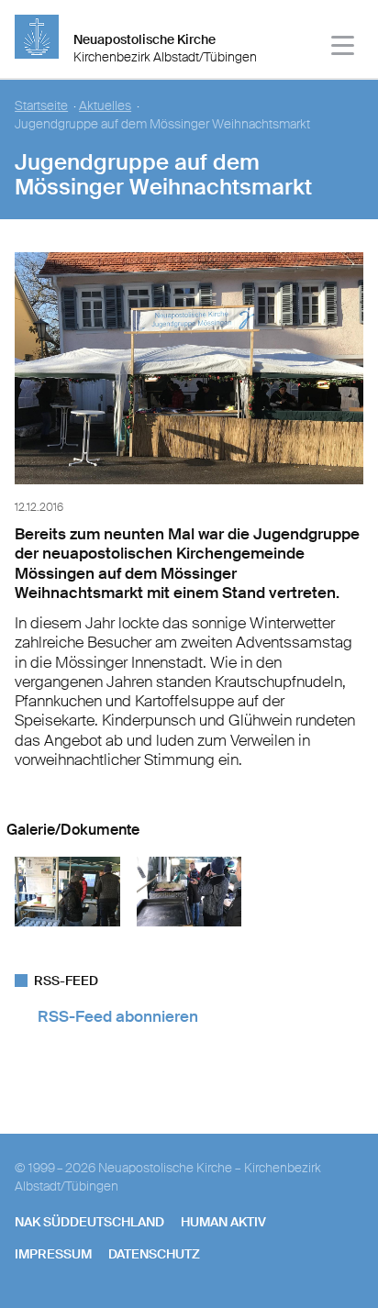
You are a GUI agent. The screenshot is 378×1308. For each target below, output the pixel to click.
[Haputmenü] (343, 48)
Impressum (53, 1254)
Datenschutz (154, 1254)
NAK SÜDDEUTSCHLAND (89, 1222)
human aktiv (223, 1222)
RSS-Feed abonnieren (118, 1016)
